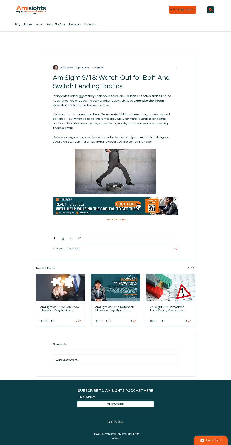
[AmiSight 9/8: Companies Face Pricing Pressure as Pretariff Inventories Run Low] (170, 287)
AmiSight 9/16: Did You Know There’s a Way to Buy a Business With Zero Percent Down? (59, 308)
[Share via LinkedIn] (71, 238)
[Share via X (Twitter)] (62, 238)
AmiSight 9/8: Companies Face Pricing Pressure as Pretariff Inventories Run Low (167, 308)
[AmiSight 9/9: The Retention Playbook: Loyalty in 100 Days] (115, 287)
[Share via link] (79, 238)
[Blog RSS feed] (210, 9)
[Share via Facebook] (54, 238)
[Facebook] (210, 23)
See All (191, 267)
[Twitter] (205, 23)
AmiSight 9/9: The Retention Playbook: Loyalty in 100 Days (114, 308)
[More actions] (176, 68)
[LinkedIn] (215, 23)
